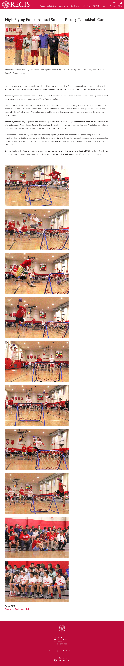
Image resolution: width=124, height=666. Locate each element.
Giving (112, 6)
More (120, 6)
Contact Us (52, 651)
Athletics (86, 6)
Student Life (75, 6)
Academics (63, 6)
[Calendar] (121, 3)
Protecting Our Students (66, 651)
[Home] (16, 4)
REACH (96, 6)
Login (114, 2)
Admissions (51, 6)
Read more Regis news (14, 609)
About (42, 6)
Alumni (104, 6)
